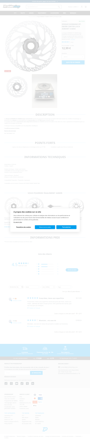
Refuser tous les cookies (45, 227)
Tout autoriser (66, 227)
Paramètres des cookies (23, 227)
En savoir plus (18, 222)
